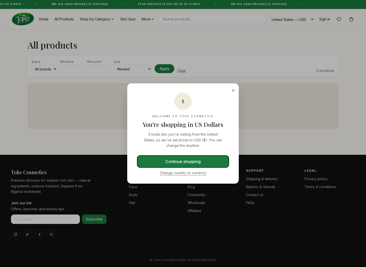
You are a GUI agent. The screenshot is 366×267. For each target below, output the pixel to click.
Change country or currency (183, 173)
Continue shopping (183, 161)
